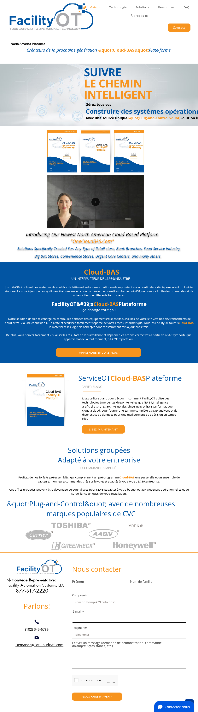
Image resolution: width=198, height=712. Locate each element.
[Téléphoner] (36, 621)
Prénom (78, 581)
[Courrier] (36, 637)
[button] (139, 224)
